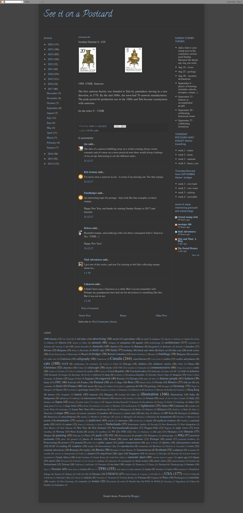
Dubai (189, 374)
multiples (80, 420)
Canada (116, 358)
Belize (74, 350)
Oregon (47, 435)
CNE (120, 367)
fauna (46, 382)
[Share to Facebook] (122, 126)
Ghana (193, 386)
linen (164, 405)
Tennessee (140, 464)
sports (52, 460)
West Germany (67, 481)
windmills (82, 481)
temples (128, 464)
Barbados (167, 346)
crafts (96, 130)
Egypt (71, 378)
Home (123, 315)
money (117, 416)
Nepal (99, 424)
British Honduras (138, 354)
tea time (114, 464)
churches (67, 367)
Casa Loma (155, 359)
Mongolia (128, 416)
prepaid (79, 442)
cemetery (94, 363)
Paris (87, 435)
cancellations (140, 359)
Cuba (71, 371)
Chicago (127, 363)
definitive (194, 371)
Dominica (118, 374)
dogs (107, 374)
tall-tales (90, 464)
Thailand (162, 464)
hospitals (65, 394)
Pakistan (77, 435)
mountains (62, 420)
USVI (185, 474)
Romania (74, 450)
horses (51, 394)
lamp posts (49, 405)
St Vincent (89, 461)
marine (73, 413)
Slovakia (163, 453)
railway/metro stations (187, 442)
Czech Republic (116, 371)
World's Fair (134, 481)
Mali (185, 409)
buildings (164, 354)
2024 (51, 54)
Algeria (75, 342)
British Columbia (117, 354)
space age (183, 457)
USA (168, 473)
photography (168, 435)
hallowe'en (136, 389)
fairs (154, 378)
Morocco (192, 416)
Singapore (134, 453)
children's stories (162, 363)
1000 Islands (50, 338)
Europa (134, 378)
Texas (151, 464)
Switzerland (50, 464)
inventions (130, 398)
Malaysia (162, 409)
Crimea (52, 371)
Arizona (47, 346)
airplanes (156, 338)
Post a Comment (90, 308)
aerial (115, 338)
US (152, 473)
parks (99, 435)
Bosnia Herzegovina (57, 354)
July (49, 118)
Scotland (160, 450)
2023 (51, 59)
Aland (187, 338)
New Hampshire (188, 424)
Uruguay (143, 474)
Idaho (133, 394)
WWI (147, 481)
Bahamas (139, 346)
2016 (51, 153)
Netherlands (113, 424)
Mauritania (117, 413)
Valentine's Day (63, 477)
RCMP (52, 446)
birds (114, 350)
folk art (187, 382)
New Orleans (66, 427)
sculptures (178, 450)
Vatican (77, 477)
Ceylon (106, 364)
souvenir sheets (159, 457)
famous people (169, 378)
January (51, 147)
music (149, 420)
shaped (91, 453)
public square (105, 442)
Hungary (108, 394)
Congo (179, 367)
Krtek (169, 401)
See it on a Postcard (78, 15)
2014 (51, 163)
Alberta (62, 342)
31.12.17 (88, 160)
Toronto (56, 469)
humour (94, 394)
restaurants (143, 446)
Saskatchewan (144, 450)
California (65, 359)
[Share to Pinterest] (125, 126)
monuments (166, 416)
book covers (193, 350)
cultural (79, 371)
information (90, 398)
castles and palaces (186, 359)
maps (60, 413)
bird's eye (98, 350)
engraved (104, 378)
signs (120, 453)
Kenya (160, 401)
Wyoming (168, 481)
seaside (47, 453)
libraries (116, 405)
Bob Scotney (90, 172)
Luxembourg (100, 409)
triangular (182, 469)
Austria (114, 346)
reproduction (127, 446)
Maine (138, 409)
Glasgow (48, 389)
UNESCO (112, 474)
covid (188, 367)
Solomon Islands (189, 453)
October (51, 103)
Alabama (177, 339)
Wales (165, 477)
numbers (103, 431)
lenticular (95, 405)
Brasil (85, 354)
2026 (51, 44)
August (51, 113)
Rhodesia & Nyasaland (175, 446)
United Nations (131, 474)
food (59, 386)
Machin (113, 409)
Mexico (156, 413)
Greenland (71, 389)
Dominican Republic (135, 374)
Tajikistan (79, 464)
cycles (90, 371)
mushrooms (138, 420)
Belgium (61, 350)
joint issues (84, 401)
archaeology (154, 342)
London (192, 405)
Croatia (61, 371)
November (52, 98)
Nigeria (167, 427)
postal (169, 439)
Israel (182, 398)
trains (148, 469)
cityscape (93, 367)
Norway (60, 431)
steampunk (126, 460)
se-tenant (192, 449)
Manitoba (48, 413)
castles (166, 359)
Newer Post (84, 315)
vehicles (88, 477)
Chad (115, 363)
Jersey (72, 401)
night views (182, 427)
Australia (97, 346)
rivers (191, 446)
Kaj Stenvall (122, 401)
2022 (51, 64)
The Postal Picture (188, 248)
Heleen (88, 228)
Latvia (85, 405)
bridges (96, 354)
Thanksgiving (176, 464)
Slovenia (175, 453)
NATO (58, 424)
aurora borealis (81, 346)
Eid (79, 378)
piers (63, 438)
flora (130, 382)
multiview (95, 420)
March (50, 137)
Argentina (192, 342)
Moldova (95, 416)
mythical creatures (166, 420)
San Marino (127, 449)
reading (63, 446)
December (52, 93)
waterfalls (194, 477)
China (191, 363)
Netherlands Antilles (137, 424)
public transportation (129, 442)
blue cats (176, 350)
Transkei (159, 469)
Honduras (180, 389)
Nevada (154, 424)
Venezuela (100, 477)
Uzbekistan (48, 477)
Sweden (192, 460)
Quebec (166, 442)
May (49, 127)
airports (167, 339)
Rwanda (114, 449)
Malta (194, 409)
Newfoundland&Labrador (125, 427)
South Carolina (82, 457)
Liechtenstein (130, 405)
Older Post (161, 315)
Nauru (80, 424)
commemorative (160, 367)
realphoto (77, 446)
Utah (193, 473)
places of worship (92, 439)
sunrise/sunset (178, 460)
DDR (183, 371)
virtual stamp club (188, 217)
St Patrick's (77, 461)
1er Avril (67, 338)
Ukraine (96, 474)
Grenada (103, 389)
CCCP (89, 130)
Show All (195, 255)
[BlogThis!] (117, 126)
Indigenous (49, 398)
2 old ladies (81, 338)
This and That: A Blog (187, 240)
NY (113, 431)
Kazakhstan (148, 401)
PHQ (181, 435)
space (170, 457)
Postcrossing (50, 442)
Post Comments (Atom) (105, 321)
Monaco (107, 416)
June (49, 122)
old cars (157, 431)
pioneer (74, 438)
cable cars (51, 358)
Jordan (96, 402)
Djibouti (97, 374)
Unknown (89, 284)
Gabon (110, 386)
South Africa (63, 457)
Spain (196, 457)
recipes (91, 446)
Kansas (135, 401)
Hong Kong (193, 389)
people (138, 435)
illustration (149, 394)
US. (159, 474)
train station (121, 469)
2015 (51, 158)
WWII (157, 481)
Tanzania (102, 464)
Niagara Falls (151, 427)
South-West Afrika (116, 457)
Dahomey (156, 371)
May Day (145, 413)
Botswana (72, 354)
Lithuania (179, 405)
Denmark (53, 374)
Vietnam (142, 477)
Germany (178, 386)
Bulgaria (181, 354)
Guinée (113, 389)
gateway (130, 386)
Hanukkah (149, 389)
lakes (191, 402)
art (67, 346)
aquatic (139, 342)
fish (111, 382)
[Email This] (115, 126)
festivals (72, 382)
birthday (128, 350)
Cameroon (101, 358)
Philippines (153, 435)
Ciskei (81, 367)
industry (76, 398)
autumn (126, 346)
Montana (140, 416)
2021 (51, 69)
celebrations (79, 363)
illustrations (176, 394)
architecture (172, 342)
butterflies (194, 354)
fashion (189, 378)
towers (83, 469)
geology (152, 386)
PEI (111, 435)
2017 (51, 89)
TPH (102, 468)
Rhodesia (157, 446)
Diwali (87, 374)
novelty (91, 431)
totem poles (72, 469)
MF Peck (169, 413)
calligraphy (83, 359)
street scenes (141, 460)
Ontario (188, 431)
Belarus (48, 350)
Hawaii (159, 389)
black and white (146, 350)
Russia (100, 450)
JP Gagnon (107, 401)
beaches (190, 346)
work (122, 481)
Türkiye (68, 473)
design (64, 374)
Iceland (122, 394)
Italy (191, 398)
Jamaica (47, 401)
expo (145, 378)
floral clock (145, 382)
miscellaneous (68, 416)
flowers (172, 382)
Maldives (176, 409)
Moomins (180, 416)
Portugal (154, 439)
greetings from (86, 389)
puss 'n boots (152, 442)
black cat (163, 350)
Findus (84, 382)
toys (93, 469)
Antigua (112, 342)
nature (68, 424)
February (52, 142)
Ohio (135, 431)
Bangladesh (153, 346)
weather (52, 481)
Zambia (47, 484)
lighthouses (148, 405)
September (52, 108)
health (170, 389)
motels (47, 420)
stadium (100, 460)
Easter (59, 378)
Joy (86, 144)
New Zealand (99, 427)
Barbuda (179, 346)
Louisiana (63, 409)
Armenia (58, 346)
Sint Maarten (150, 453)
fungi (100, 386)
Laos (60, 405)
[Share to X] (120, 126)
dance (167, 371)
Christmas (50, 367)
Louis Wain (49, 409)
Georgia (165, 386)
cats (47, 363)
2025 (51, 49)
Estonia (121, 378)
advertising (99, 339)
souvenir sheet (137, 457)
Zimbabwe (59, 484)
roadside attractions (54, 450)
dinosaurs (76, 374)
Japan (58, 402)
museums (123, 420)
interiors (118, 398)
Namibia (184, 420)
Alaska (196, 339)
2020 (51, 74)
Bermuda (84, 350)
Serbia (81, 453)
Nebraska (90, 424)
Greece (59, 389)
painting (61, 435)
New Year (82, 427)
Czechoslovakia (138, 371)
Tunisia (58, 473)
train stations (135, 469)
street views (160, 460)
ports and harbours (133, 439)
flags (119, 382)
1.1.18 (87, 272)
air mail (144, 338)
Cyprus (102, 371)
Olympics (173, 431)
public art (91, 442)
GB (140, 386)
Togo (46, 469)
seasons (58, 453)
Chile (180, 363)
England (89, 378)
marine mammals (88, 413)
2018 (51, 84)
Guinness (123, 389)
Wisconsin (111, 481)
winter (95, 481)
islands (161, 398)
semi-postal (69, 453)
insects (105, 398)
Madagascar (125, 409)
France (72, 386)
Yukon (193, 481)
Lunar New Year (80, 409)
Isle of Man (172, 398)
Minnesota (52, 416)
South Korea (99, 457)
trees (169, 469)
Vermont (112, 477)
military (195, 413)
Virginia (154, 477)
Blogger (135, 496)
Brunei (151, 354)
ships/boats (106, 453)
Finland (98, 382)
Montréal (151, 416)
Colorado (142, 367)
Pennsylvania (125, 435)
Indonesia (64, 398)
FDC (58, 382)
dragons (177, 374)
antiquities (125, 342)
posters (65, 442)
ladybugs (180, 401)
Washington (179, 477)
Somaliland (48, 457)
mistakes (84, 416)
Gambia (120, 386)
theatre (190, 464)
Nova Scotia (76, 431)
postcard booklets (187, 438)
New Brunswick (169, 424)
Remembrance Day (107, 446)
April (50, 132)
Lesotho (106, 405)
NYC (123, 431)
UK (86, 473)
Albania (50, 342)
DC (175, 371)
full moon (88, 386)
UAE (78, 473)
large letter (71, 405)
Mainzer (149, 409)
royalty (86, 450)
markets (104, 413)
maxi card (130, 413)
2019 (51, 79)
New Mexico (50, 427)
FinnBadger (90, 193)
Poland (112, 439)
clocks (109, 367)
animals (96, 342)
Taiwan (65, 464)
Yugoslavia (180, 481)
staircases (112, 460)
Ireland (149, 398)
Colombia (130, 367)
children (142, 363)
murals (111, 420)
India (192, 394)
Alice (84, 342)
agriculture (129, 338)
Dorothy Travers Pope (159, 374)
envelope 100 (184, 224)
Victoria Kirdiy (127, 477)
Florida (158, 382)
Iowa (140, 398)
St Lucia (65, 460)
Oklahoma (145, 431)
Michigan (182, 413)
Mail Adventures (93, 259)
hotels (78, 394)
